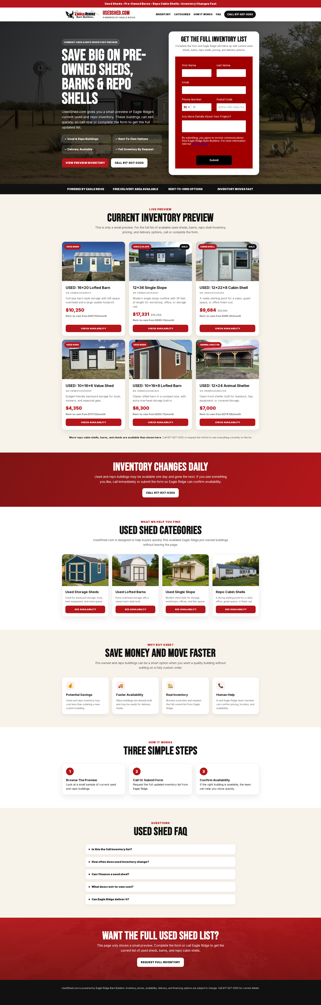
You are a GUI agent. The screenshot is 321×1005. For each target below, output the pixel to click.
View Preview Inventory (85, 162)
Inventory (163, 14)
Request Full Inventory (160, 962)
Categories (182, 14)
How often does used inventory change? (120, 861)
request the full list (197, 437)
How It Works (203, 14)
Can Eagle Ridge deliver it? (110, 899)
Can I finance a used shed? (110, 874)
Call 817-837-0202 (240, 14)
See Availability (85, 609)
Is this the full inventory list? (112, 849)
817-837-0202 (175, 437)
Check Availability (93, 328)
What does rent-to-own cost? (112, 886)
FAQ (218, 14)
